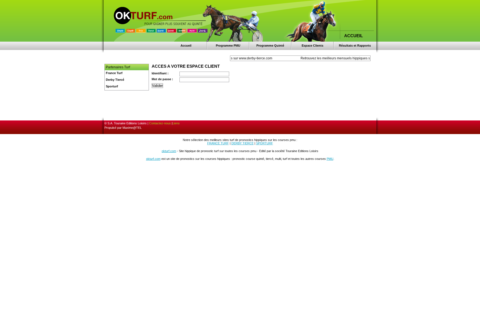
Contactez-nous (160, 123)
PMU (330, 158)
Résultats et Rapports (355, 45)
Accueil (186, 45)
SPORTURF (264, 143)
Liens (176, 123)
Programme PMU (228, 45)
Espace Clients (312, 45)
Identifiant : (160, 73)
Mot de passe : (162, 79)
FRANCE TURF (218, 143)
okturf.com (169, 151)
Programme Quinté (270, 45)
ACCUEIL (353, 35)
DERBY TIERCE (242, 143)
